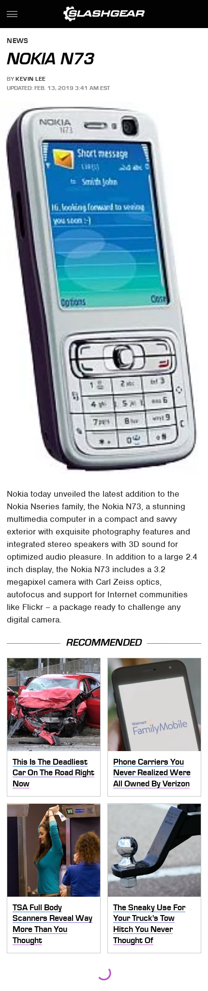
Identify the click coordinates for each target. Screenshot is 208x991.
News (17, 41)
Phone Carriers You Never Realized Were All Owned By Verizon (152, 772)
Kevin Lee (30, 78)
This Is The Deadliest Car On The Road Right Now (53, 772)
